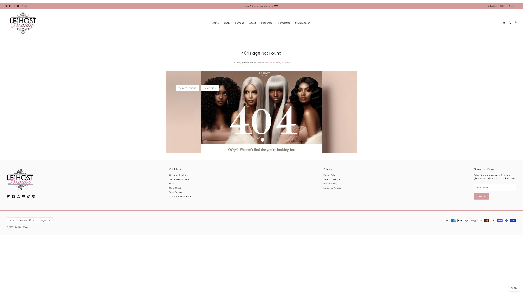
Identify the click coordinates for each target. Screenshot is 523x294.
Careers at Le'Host (178, 175)
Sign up (481, 196)
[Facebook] (10, 6)
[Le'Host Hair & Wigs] (22, 23)
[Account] (503, 23)
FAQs (171, 183)
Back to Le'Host (187, 88)
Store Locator (302, 22)
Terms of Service (331, 179)
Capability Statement (180, 196)
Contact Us (284, 22)
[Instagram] (14, 6)
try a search (284, 62)
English (512, 6)
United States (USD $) (496, 6)
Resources (266, 22)
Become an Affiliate (179, 179)
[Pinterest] (26, 6)
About (252, 22)
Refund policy (330, 183)
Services (239, 22)
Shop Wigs (210, 88)
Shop (227, 22)
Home (215, 22)
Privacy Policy (330, 175)
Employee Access (332, 187)
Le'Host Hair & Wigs (20, 227)
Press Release (176, 192)
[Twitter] (6, 6)
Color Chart (175, 187)
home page (269, 62)
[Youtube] (18, 6)
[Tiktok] (22, 6)
